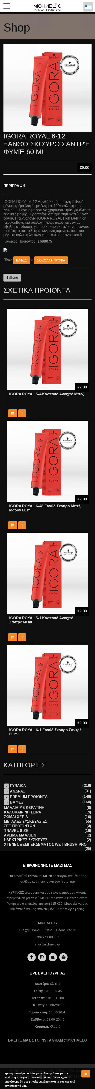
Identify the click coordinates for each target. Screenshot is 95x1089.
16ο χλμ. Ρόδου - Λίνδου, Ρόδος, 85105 (48, 930)
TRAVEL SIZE (16, 831)
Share (13, 277)
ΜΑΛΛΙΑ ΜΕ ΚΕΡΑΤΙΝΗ (24, 808)
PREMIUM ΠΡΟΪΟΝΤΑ (29, 797)
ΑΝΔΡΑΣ (17, 791)
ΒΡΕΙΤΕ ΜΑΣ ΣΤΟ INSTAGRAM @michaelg (47, 1040)
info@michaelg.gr (47, 944)
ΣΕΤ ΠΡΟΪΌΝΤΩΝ (19, 826)
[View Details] (12, 413)
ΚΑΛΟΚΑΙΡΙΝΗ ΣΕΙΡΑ (22, 812)
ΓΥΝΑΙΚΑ (18, 786)
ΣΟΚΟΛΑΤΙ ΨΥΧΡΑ (51, 260)
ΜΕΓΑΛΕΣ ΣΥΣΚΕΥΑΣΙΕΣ (25, 821)
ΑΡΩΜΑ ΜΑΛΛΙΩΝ (20, 835)
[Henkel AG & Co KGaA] (47, 250)
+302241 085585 (47, 937)
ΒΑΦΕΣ (21, 260)
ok (85, 1073)
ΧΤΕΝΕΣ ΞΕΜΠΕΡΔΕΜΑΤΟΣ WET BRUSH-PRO (45, 844)
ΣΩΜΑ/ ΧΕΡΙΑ (16, 817)
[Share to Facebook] (22, 413)
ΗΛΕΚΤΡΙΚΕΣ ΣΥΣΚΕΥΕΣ (26, 840)
